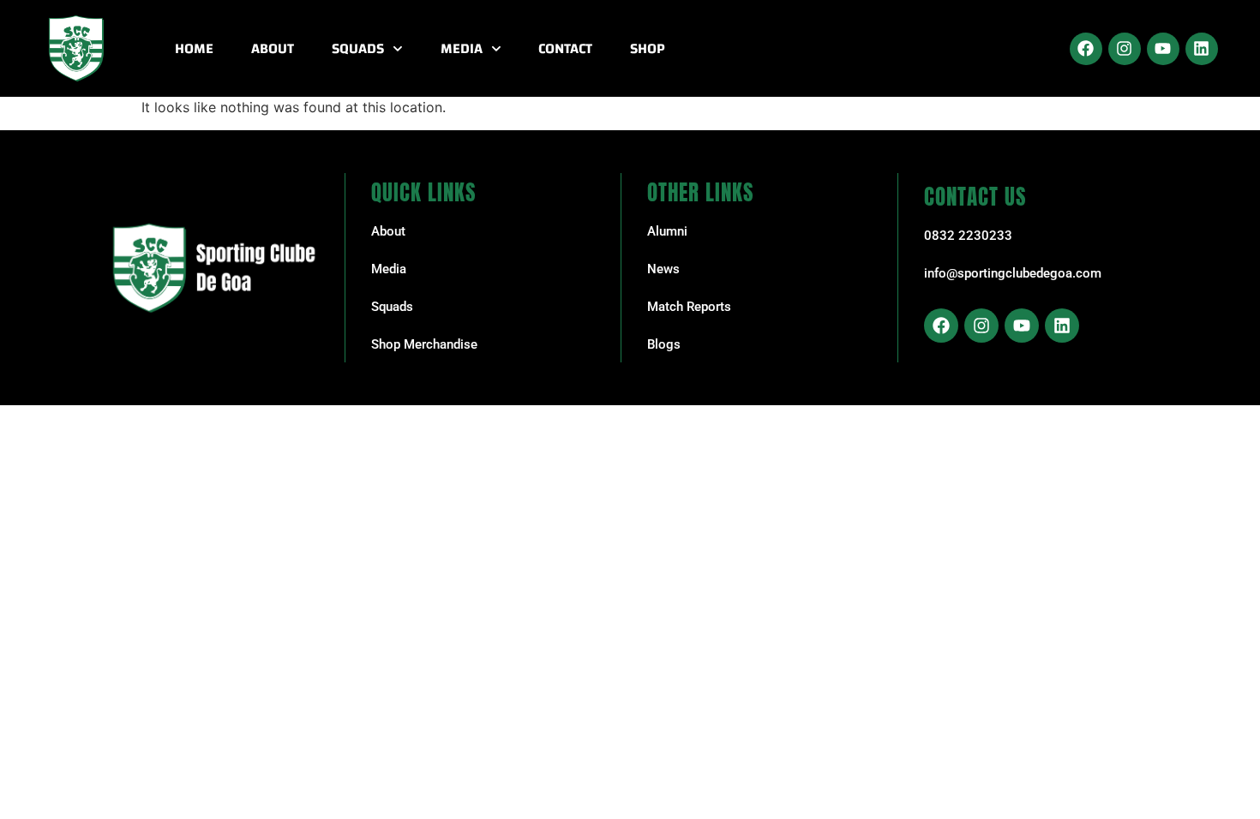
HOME (194, 48)
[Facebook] (1086, 49)
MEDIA (462, 48)
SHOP (647, 48)
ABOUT (272, 48)
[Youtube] (1163, 49)
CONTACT (565, 48)
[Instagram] (1124, 49)
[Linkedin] (1201, 49)
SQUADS (358, 48)
